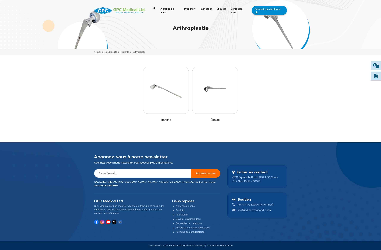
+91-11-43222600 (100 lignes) (255, 204)
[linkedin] (120, 222)
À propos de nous (167, 10)
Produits (189, 8)
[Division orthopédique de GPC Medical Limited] (120, 10)
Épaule (215, 120)
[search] (154, 8)
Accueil (97, 52)
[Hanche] (166, 90)
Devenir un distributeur (188, 219)
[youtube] (108, 222)
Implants (125, 52)
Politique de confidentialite (190, 231)
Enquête (221, 8)
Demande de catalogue (267, 9)
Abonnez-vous (206, 173)
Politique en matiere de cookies (193, 227)
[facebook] (96, 222)
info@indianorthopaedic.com (255, 210)
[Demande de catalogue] (376, 76)
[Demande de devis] (376, 65)
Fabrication (206, 8)
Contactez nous (236, 10)
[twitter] (114, 222)
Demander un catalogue (189, 223)
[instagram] (102, 222)
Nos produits (111, 52)
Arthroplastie (139, 52)
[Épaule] (215, 90)
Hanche (166, 120)
